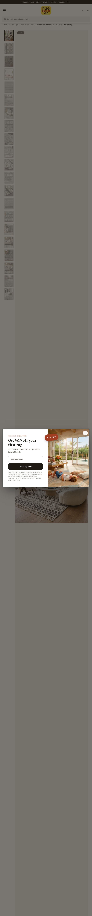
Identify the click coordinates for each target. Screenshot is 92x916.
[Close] (85, 433)
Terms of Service (20, 474)
